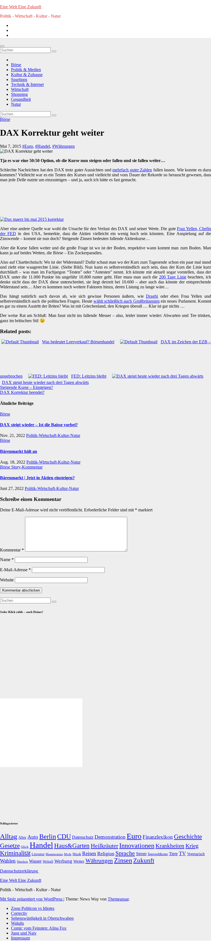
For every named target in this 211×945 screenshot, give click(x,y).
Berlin (47, 836)
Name (7, 559)
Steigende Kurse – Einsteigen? (26, 387)
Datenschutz (82, 837)
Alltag (8, 836)
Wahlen (8, 861)
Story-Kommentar (27, 467)
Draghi (152, 296)
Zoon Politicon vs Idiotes (32, 908)
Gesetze (10, 845)
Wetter (78, 861)
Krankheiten (170, 846)
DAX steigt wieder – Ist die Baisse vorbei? (39, 424)
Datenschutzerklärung (19, 871)
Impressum (20, 938)
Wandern (22, 861)
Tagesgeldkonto (158, 854)
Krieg (192, 846)
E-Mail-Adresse (15, 569)
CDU (64, 836)
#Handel (42, 146)
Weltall (48, 861)
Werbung (63, 861)
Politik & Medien (26, 69)
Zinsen (123, 860)
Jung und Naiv (24, 933)
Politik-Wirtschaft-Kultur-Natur (53, 435)
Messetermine (54, 854)
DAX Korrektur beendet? (22, 392)
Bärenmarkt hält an (18, 451)
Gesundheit (21, 99)
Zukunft (143, 860)
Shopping (19, 94)
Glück (25, 846)
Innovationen (136, 845)
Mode (67, 854)
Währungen (99, 860)
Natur (16, 104)
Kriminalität (15, 853)
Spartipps (19, 79)
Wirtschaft (20, 89)
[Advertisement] (103, 199)
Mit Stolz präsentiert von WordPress (31, 899)
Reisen (89, 853)
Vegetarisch (196, 854)
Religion (105, 853)
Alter (22, 837)
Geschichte (188, 836)
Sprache (125, 853)
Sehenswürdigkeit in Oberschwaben (42, 918)
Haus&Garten (72, 845)
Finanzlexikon (158, 837)
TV (182, 853)
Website (7, 580)
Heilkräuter (104, 845)
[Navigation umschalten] (2, 46)
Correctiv (19, 913)
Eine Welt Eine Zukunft (20, 6)
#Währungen (63, 146)
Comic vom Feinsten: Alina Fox (38, 928)
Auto (32, 837)
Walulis (17, 923)
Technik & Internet (27, 84)
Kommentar (12, 550)
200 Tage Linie (172, 277)
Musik (77, 854)
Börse (16, 64)
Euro (134, 836)
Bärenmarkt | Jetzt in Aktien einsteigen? (37, 477)
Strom (141, 853)
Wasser (35, 861)
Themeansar (118, 899)
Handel (41, 845)
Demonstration (110, 837)
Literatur (38, 854)
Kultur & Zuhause (27, 74)
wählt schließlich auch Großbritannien (126, 301)
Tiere (173, 853)
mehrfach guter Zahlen (132, 170)
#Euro (27, 146)
